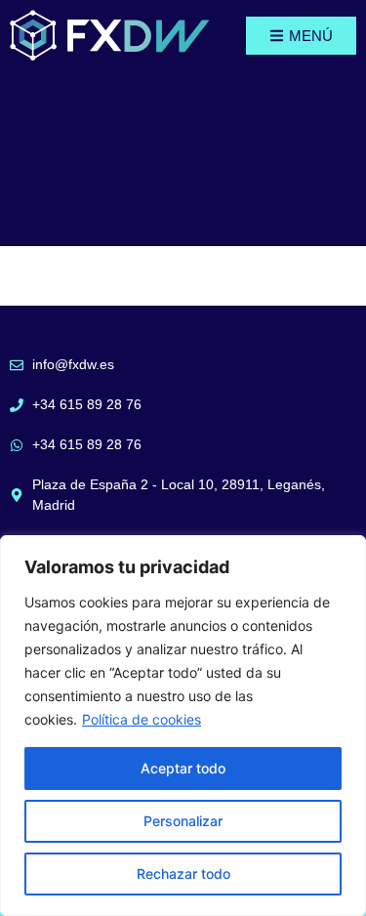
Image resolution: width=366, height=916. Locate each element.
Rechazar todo (183, 873)
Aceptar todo (183, 768)
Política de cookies (141, 719)
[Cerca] (345, 551)
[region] (183, 725)
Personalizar (183, 820)
